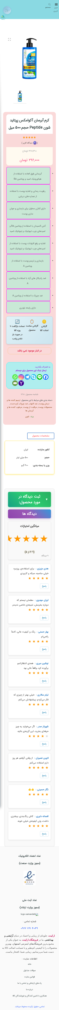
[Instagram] (21, 377)
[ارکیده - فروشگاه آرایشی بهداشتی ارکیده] (3, 16)
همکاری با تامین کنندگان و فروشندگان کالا (29, 995)
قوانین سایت (29, 976)
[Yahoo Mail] (21, 383)
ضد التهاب (33, 403)
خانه (29, 964)
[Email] (15, 383)
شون (27, 416)
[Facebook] (45, 377)
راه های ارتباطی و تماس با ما (29, 983)
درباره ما (29, 989)
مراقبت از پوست (30, 407)
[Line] (39, 377)
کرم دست (14, 403)
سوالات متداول (29, 970)
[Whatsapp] (15, 377)
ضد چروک (23, 403)
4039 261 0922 (29, 928)
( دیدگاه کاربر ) (30, 143)
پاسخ (44, 586)
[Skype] (33, 377)
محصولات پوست (45, 407)
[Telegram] (27, 377)
